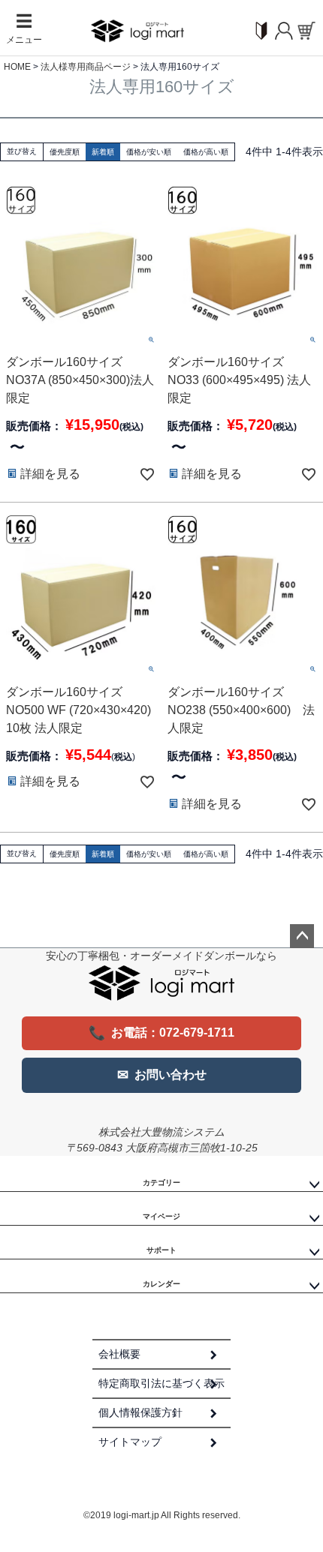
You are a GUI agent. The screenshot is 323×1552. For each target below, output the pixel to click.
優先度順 (65, 152)
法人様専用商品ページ (86, 67)
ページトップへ (302, 936)
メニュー (24, 29)
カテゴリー (161, 1182)
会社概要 (119, 1354)
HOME (17, 67)
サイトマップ (130, 1442)
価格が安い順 (148, 152)
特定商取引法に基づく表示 (161, 1383)
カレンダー (161, 1284)
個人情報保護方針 (140, 1412)
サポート (161, 1250)
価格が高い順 (205, 152)
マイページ (161, 1216)
